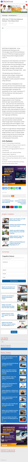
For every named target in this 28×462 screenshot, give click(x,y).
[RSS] (12, 196)
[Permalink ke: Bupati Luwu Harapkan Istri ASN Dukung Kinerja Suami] (5, 220)
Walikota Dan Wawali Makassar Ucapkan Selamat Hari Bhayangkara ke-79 (17, 243)
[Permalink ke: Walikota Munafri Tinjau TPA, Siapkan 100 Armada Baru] (5, 238)
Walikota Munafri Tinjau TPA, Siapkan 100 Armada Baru (8, 315)
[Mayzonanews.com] (7, 1)
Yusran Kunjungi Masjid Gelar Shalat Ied (7, 201)
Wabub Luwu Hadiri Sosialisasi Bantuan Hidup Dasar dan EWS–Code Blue (17, 232)
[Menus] (26, 1)
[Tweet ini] (8, 207)
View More (14, 332)
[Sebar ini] (4, 207)
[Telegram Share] (16, 207)
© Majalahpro (3, 460)
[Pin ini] (12, 207)
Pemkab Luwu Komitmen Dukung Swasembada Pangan (8, 297)
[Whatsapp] (20, 207)
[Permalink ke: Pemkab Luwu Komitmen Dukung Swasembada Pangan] (5, 226)
